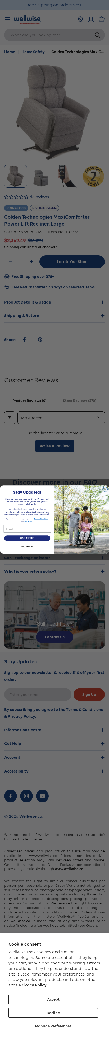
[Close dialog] (105, 489)
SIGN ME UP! (27, 538)
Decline (53, 1012)
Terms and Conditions (41, 519)
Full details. (30, 504)
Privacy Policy (33, 984)
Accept (53, 999)
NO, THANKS (27, 547)
